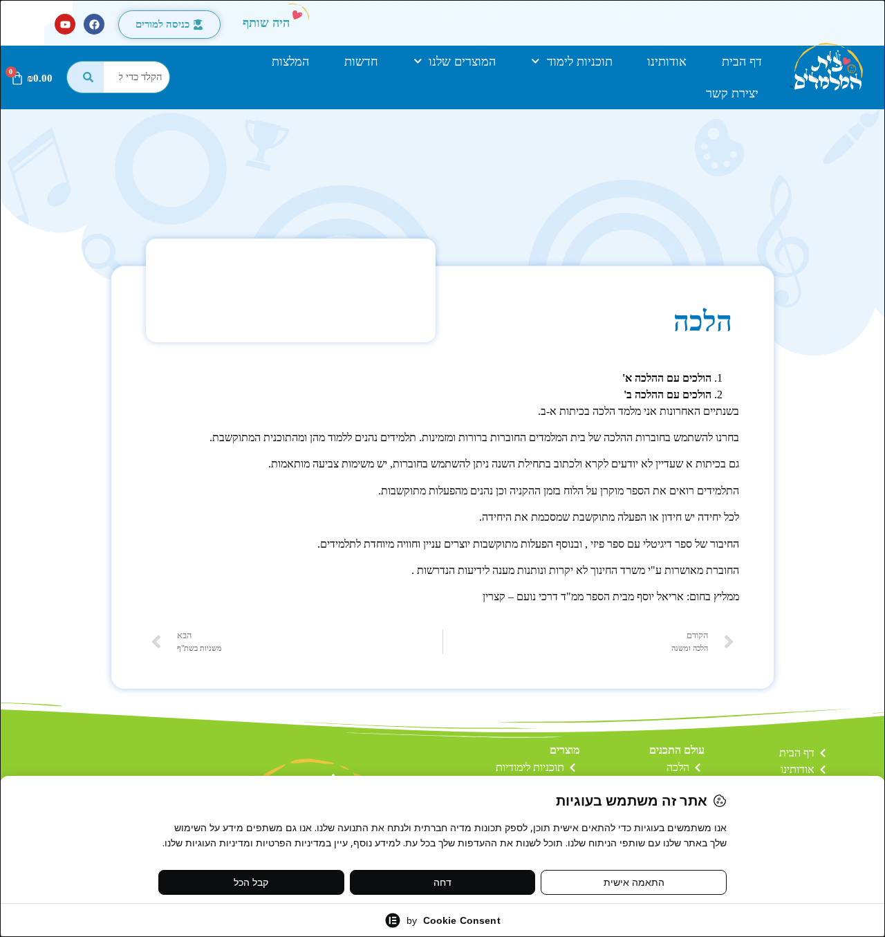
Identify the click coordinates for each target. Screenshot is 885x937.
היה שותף (266, 23)
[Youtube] (65, 24)
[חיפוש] (85, 77)
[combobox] (137, 77)
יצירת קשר (732, 93)
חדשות (361, 61)
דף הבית (742, 61)
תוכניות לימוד (580, 61)
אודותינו (667, 61)
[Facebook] (94, 24)
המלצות (290, 61)
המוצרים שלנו (462, 61)
